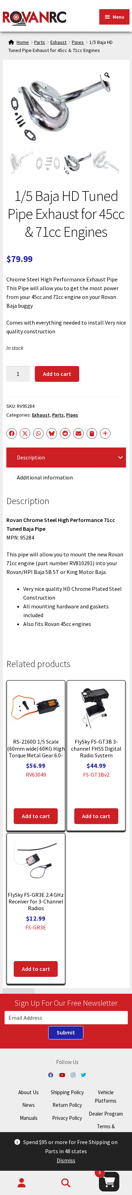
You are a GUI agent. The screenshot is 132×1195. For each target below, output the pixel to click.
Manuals (29, 1118)
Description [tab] (31, 457)
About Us (28, 1092)
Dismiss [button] (66, 1160)
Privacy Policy (67, 1118)
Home (23, 42)
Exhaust (58, 42)
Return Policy (67, 1105)
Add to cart (57, 373)
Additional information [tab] (45, 477)
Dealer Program (106, 1113)
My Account (22, 1183)
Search (66, 1183)
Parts (39, 42)
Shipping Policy (67, 1092)
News (28, 1105)
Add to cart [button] (36, 815)
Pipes (78, 42)
